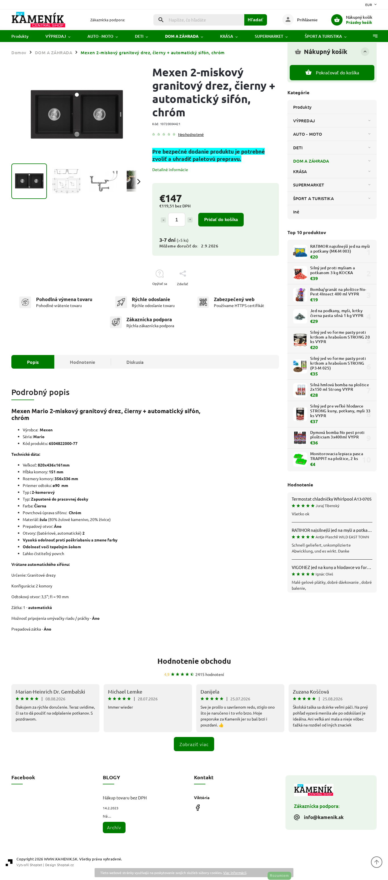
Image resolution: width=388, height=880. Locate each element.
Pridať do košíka (221, 219)
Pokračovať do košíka (337, 72)
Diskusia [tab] (135, 362)
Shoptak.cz (65, 864)
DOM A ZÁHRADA (311, 161)
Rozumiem (279, 876)
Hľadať (255, 19)
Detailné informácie (170, 169)
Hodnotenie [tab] (82, 362)
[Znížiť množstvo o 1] (163, 219)
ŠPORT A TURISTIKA (313, 198)
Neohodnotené (191, 134)
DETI (298, 147)
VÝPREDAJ (304, 120)
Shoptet (36, 864)
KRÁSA (300, 171)
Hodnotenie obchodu (194, 660)
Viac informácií (234, 872)
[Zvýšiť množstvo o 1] (190, 219)
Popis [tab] (33, 362)
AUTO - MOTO (307, 134)
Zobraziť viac (194, 744)
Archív (114, 827)
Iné (296, 212)
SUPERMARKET (308, 185)
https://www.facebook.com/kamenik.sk (197, 807)
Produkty (302, 107)
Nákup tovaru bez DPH (125, 797)
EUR (368, 4)
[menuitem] (24, 36)
